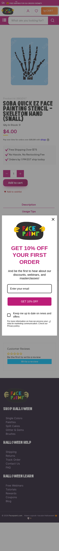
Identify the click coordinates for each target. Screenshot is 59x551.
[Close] (53, 219)
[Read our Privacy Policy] (50, 322)
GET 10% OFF (29, 301)
